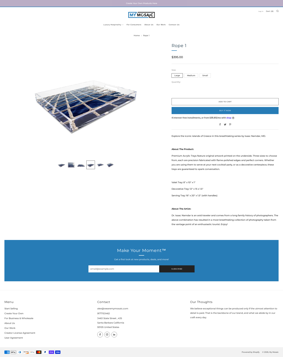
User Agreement (13, 337)
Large (177, 75)
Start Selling (11, 308)
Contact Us (174, 25)
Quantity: (176, 82)
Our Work (161, 25)
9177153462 (103, 313)
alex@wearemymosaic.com (112, 308)
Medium (191, 75)
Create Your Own (13, 313)
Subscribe (176, 269)
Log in (260, 11)
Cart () (270, 11)
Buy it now (225, 111)
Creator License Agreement (19, 333)
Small (205, 75)
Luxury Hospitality (112, 25)
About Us (148, 25)
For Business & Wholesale (18, 318)
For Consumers (134, 25)
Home (137, 35)
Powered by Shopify (251, 352)
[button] (61, 165)
